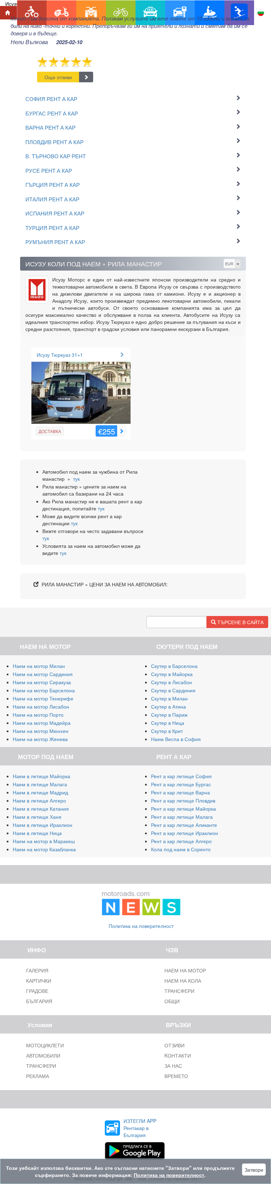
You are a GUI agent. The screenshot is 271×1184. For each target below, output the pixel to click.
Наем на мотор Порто (38, 714)
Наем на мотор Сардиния (43, 673)
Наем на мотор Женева (40, 738)
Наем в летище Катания (41, 808)
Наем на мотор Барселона (44, 690)
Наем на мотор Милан (39, 665)
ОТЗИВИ (174, 1045)
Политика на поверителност (141, 925)
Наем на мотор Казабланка (44, 849)
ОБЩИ (172, 1001)
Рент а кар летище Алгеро (181, 841)
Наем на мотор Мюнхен (40, 730)
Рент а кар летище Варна (180, 792)
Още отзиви (58, 77)
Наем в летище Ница (37, 832)
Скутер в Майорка (172, 673)
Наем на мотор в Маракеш (44, 841)
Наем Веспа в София (176, 738)
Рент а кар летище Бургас (181, 784)
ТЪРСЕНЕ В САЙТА (240, 622)
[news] (141, 901)
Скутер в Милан (169, 698)
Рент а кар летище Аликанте (184, 824)
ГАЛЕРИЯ (37, 970)
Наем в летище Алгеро (39, 800)
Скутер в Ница (167, 722)
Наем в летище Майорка (41, 776)
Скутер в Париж (169, 714)
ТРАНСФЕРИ (179, 990)
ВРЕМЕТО (176, 1075)
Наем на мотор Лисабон (41, 706)
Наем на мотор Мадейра (42, 722)
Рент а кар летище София (181, 776)
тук (76, 478)
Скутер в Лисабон (171, 682)
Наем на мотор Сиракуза (42, 682)
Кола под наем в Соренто (181, 849)
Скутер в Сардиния (173, 690)
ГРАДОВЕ (37, 990)
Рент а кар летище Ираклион (184, 832)
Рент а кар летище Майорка (183, 808)
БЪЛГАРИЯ (39, 1001)
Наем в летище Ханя (37, 816)
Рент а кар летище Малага (182, 816)
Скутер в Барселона (174, 665)
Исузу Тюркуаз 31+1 (60, 354)
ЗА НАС (173, 1065)
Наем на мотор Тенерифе (43, 698)
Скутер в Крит (167, 730)
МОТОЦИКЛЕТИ (45, 1045)
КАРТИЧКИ (38, 980)
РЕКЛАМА (37, 1075)
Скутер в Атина (168, 706)
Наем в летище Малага (40, 784)
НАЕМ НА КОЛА (182, 980)
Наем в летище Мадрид (40, 792)
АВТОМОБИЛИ (43, 1055)
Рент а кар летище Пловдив (183, 800)
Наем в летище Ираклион (42, 824)
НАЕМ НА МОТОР (185, 970)
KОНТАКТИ (177, 1055)
